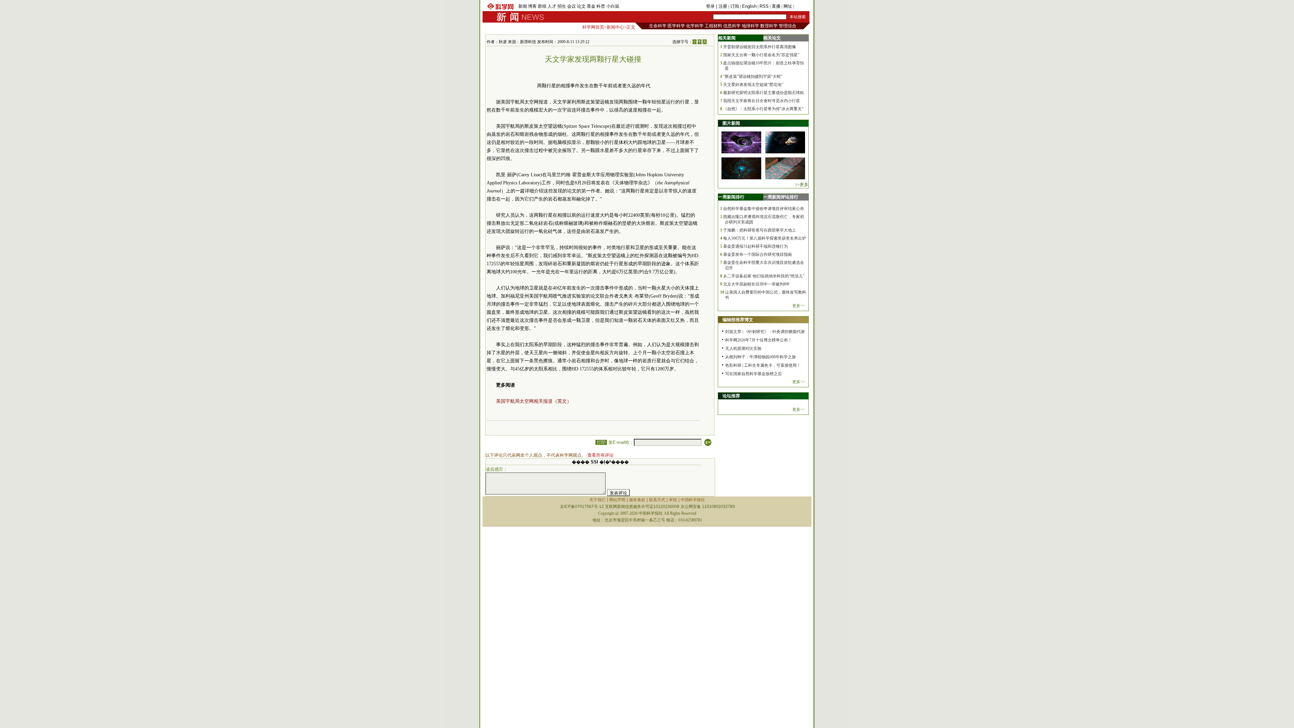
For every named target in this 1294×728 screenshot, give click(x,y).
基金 (591, 6)
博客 (532, 6)
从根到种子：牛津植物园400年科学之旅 (760, 357)
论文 (581, 6)
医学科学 (676, 25)
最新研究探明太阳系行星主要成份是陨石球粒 (763, 92)
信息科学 (732, 25)
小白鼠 (612, 6)
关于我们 (597, 499)
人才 (552, 6)
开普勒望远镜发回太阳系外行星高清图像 (759, 46)
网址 (787, 6)
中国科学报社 (693, 499)
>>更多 (801, 184)
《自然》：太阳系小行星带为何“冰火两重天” (763, 109)
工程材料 (713, 25)
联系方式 (657, 499)
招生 (561, 6)
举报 (673, 499)
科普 (600, 6)
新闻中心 (615, 27)
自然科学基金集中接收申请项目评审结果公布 (763, 208)
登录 (711, 6)
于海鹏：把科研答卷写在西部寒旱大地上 (759, 230)
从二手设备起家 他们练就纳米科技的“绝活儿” (763, 276)
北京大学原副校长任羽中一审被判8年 (756, 284)
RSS (764, 6)
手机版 (801, 6)
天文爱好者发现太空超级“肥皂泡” (753, 84)
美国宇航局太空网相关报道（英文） (534, 401)
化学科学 (695, 25)
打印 (601, 442)
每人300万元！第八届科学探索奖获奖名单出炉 (764, 238)
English (749, 6)
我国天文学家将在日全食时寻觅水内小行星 (761, 100)
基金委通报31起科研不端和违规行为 (755, 246)
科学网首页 (593, 27)
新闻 (522, 6)
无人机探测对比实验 (743, 348)
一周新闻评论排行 (780, 197)
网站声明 (617, 499)
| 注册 (721, 6)
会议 (571, 6)
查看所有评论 (600, 455)
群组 (542, 6)
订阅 (734, 6)
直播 (776, 6)
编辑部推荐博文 (737, 319)
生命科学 (658, 25)
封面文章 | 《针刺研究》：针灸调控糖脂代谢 (765, 331)
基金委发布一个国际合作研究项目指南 (757, 254)
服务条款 (637, 499)
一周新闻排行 (731, 197)
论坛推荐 (731, 395)
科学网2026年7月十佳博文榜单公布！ (758, 340)
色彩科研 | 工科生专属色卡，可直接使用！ (763, 365)
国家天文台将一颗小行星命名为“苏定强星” (761, 55)
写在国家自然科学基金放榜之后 (753, 373)
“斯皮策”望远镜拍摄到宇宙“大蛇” (752, 76)
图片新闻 (731, 123)
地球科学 (750, 25)
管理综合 (787, 25)
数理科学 (769, 25)
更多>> (798, 305)
